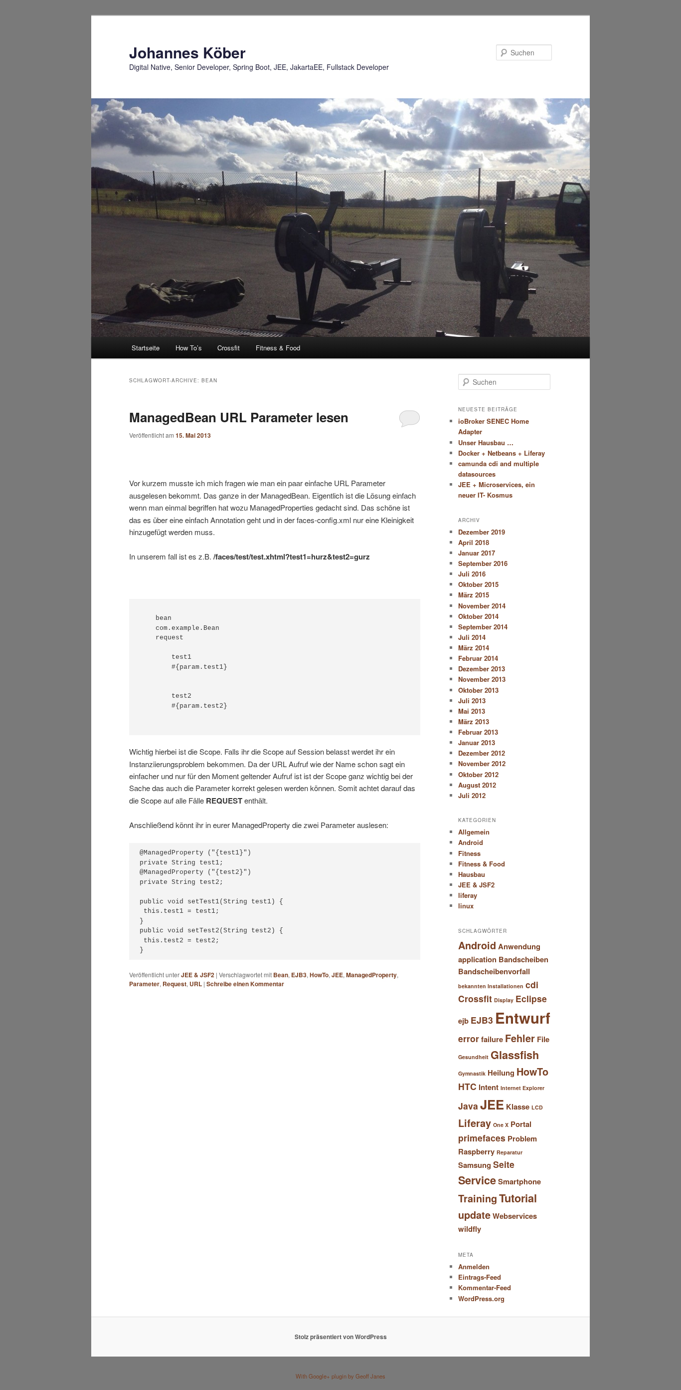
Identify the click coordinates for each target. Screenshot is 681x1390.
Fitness (469, 853)
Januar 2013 (476, 742)
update (474, 1215)
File (543, 1039)
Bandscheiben (523, 959)
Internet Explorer (522, 1088)
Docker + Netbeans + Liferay (501, 453)
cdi (531, 984)
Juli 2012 (472, 795)
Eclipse (531, 998)
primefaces (482, 1137)
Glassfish (515, 1055)
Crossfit (228, 347)
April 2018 (473, 542)
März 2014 (473, 647)
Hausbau (471, 874)
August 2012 (477, 785)
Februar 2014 (478, 658)
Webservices (515, 1215)
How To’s (188, 347)
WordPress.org (481, 1298)
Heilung (501, 1072)
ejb (463, 1020)
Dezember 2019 (481, 532)
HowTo (319, 974)
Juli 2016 (472, 573)
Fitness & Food (278, 347)
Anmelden (474, 1266)
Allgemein (474, 831)
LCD (537, 1107)
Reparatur (509, 1152)
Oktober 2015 (478, 584)
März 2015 (473, 594)
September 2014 (483, 626)
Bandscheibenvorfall (494, 971)
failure (492, 1039)
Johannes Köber (187, 52)
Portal (521, 1123)
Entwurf (522, 1017)
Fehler (520, 1038)
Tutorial (518, 1198)
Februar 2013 (478, 732)
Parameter (144, 983)
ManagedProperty (371, 974)
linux (466, 905)
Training (477, 1198)
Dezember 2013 (481, 668)
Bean (280, 974)
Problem (522, 1138)
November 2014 (482, 605)
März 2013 (473, 721)
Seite (503, 1164)
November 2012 (482, 763)
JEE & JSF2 (197, 974)
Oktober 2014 (478, 616)
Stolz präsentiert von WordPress (341, 1336)
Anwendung (519, 946)
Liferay (474, 1123)
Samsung (474, 1164)
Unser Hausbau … (485, 442)
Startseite (146, 347)
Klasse (517, 1106)
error (468, 1038)
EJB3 (299, 974)
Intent (489, 1087)
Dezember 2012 (481, 753)
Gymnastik (472, 1073)
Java (468, 1106)
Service (477, 1180)
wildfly (469, 1228)
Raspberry (476, 1151)
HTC (467, 1086)
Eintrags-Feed (479, 1277)
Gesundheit (473, 1057)
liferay (467, 895)
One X (501, 1124)
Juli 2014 (472, 637)
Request (174, 983)
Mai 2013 (471, 711)
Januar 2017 (476, 552)
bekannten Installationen (490, 986)
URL (195, 983)
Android (470, 842)
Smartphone (519, 1181)
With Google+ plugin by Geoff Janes (340, 1376)
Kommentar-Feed (484, 1287)
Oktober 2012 (478, 774)
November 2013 (482, 679)
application (477, 959)
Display (503, 1000)
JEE (337, 974)
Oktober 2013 (478, 690)
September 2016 (483, 563)
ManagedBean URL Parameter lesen (238, 417)
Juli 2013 (472, 700)
